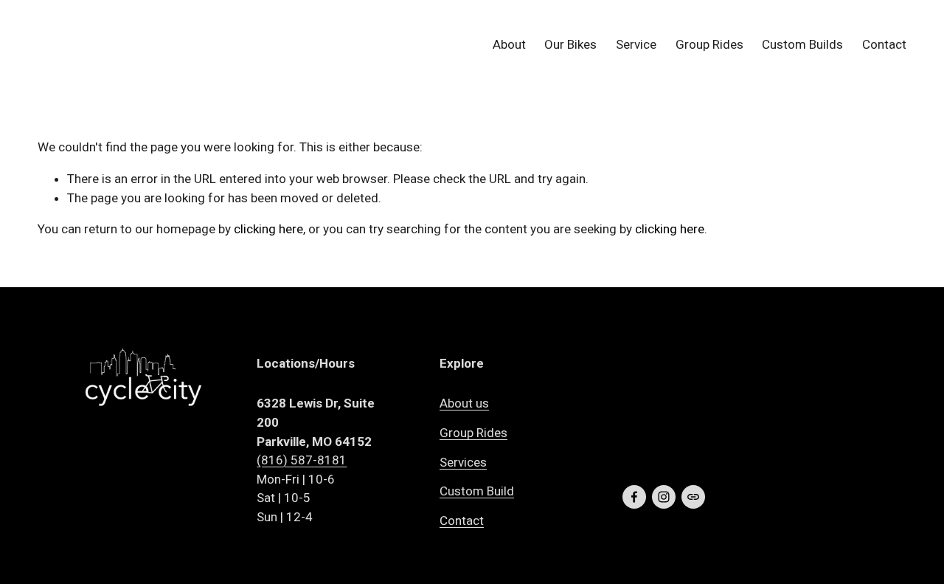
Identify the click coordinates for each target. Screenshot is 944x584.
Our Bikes (570, 44)
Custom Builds (802, 44)
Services (463, 462)
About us (464, 403)
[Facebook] (634, 497)
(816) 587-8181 (302, 460)
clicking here (268, 228)
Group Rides (709, 44)
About (509, 44)
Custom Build (477, 491)
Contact (884, 44)
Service (636, 44)
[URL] (693, 497)
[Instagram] (664, 497)
